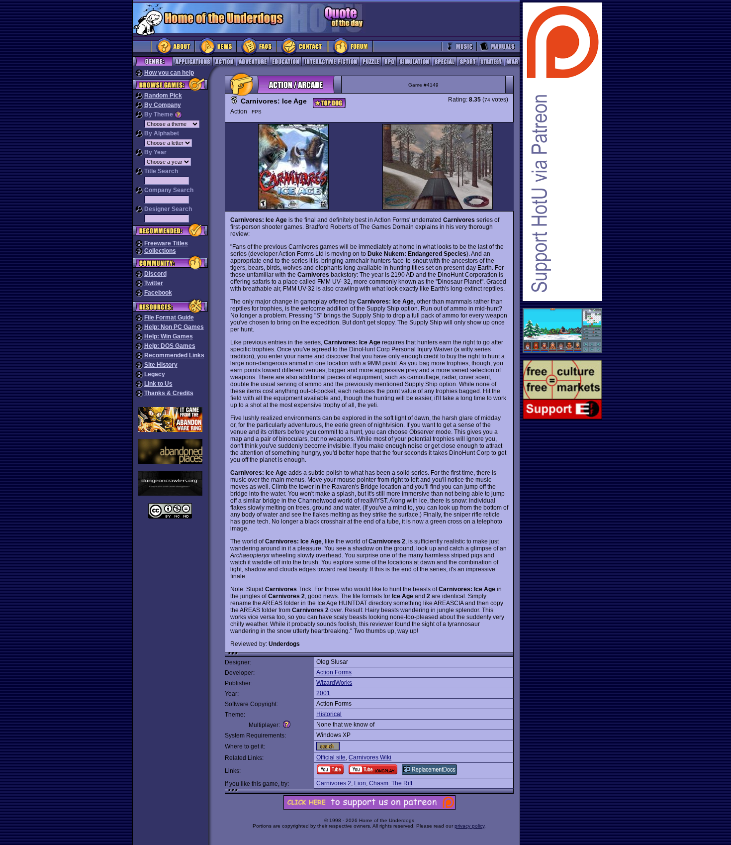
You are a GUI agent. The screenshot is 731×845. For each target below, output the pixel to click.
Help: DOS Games (169, 345)
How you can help (169, 72)
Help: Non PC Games (174, 326)
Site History (161, 364)
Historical (329, 714)
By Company (162, 105)
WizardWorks (334, 682)
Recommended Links (174, 355)
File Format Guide (169, 317)
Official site (331, 757)
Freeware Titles (166, 243)
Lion (360, 783)
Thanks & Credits (168, 393)
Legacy (154, 374)
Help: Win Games (168, 336)
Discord (155, 273)
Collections (160, 250)
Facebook (158, 292)
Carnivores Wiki (370, 757)
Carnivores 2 (333, 783)
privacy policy (469, 826)
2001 (323, 693)
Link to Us (158, 383)
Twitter (153, 283)
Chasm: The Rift (390, 783)
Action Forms (334, 672)
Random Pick (163, 95)
